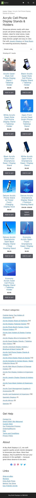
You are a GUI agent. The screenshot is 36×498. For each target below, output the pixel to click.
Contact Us (7, 419)
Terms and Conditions (11, 433)
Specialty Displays (9, 397)
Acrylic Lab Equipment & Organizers (16, 394)
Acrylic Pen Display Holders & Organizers (18, 372)
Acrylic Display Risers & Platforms (15, 321)
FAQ (4, 431)
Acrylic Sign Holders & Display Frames (17, 333)
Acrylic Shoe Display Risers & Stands (16, 358)
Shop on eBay (8, 476)
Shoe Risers (28, 41)
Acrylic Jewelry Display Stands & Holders (18, 377)
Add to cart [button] (9, 92)
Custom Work (8, 424)
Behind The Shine (9, 483)
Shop (10, 11)
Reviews (6, 479)
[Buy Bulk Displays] (5, 3)
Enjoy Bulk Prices (9, 481)
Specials (6, 404)
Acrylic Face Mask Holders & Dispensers (18, 383)
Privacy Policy (8, 436)
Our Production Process (12, 426)
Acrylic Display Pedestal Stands (14, 324)
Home (5, 11)
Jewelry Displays (16, 41)
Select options (27, 213)
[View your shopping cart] (23, 3)
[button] (28, 3)
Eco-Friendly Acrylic (10, 486)
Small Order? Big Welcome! (13, 421)
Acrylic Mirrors (8, 400)
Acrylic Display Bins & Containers (15, 338)
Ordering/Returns (9, 429)
